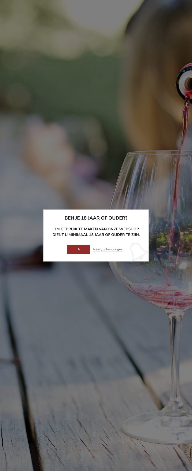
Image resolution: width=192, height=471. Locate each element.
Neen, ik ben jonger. (108, 249)
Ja (78, 249)
